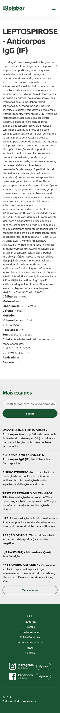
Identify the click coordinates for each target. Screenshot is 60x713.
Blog (30, 647)
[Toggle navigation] (53, 8)
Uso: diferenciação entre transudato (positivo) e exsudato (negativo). (28, 539)
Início (35, 616)
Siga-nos (43, 666)
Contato (30, 652)
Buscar (30, 413)
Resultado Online (30, 632)
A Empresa (30, 621)
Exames (30, 626)
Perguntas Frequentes (30, 642)
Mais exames (30, 590)
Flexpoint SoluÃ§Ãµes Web (55, 701)
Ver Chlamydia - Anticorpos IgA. (26, 459)
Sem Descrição (27, 554)
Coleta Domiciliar (30, 637)
